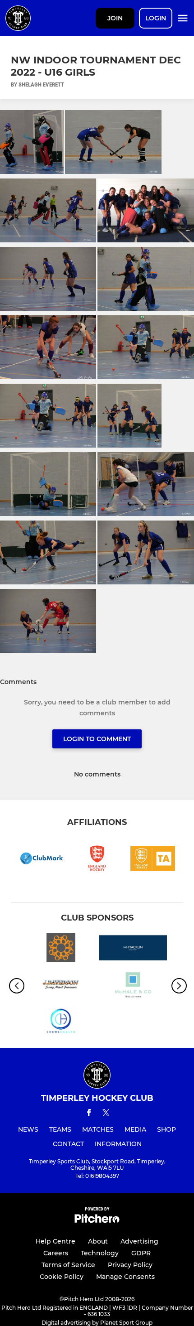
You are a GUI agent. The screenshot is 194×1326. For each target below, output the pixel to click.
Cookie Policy (61, 1277)
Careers (55, 1253)
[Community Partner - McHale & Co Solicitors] (133, 986)
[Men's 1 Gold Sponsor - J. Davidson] (61, 986)
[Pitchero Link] (97, 1220)
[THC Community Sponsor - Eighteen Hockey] (61, 949)
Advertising (139, 1241)
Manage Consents (125, 1277)
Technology (100, 1253)
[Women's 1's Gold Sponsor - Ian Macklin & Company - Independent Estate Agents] (133, 949)
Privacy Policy (130, 1265)
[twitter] (106, 1114)
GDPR (141, 1253)
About (98, 1241)
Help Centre (55, 1241)
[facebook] (88, 1114)
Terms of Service (68, 1265)
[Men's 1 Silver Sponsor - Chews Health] (61, 1023)
